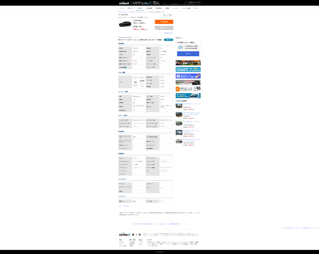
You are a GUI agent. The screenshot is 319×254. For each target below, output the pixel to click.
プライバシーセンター (183, 242)
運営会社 (158, 242)
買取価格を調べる (169, 33)
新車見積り (159, 8)
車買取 (167, 8)
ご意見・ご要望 (193, 244)
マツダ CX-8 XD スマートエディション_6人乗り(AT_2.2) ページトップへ (301, 228)
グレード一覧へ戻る (124, 206)
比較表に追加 (169, 39)
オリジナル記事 (186, 8)
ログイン (187, 2)
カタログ (139, 8)
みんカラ (141, 244)
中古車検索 (149, 8)
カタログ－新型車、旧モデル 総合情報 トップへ (144, 224)
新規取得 (191, 2)
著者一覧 (162, 244)
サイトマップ (168, 244)
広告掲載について (176, 244)
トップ (122, 8)
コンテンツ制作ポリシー (152, 244)
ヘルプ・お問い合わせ (152, 245)
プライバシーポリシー (172, 242)
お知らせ (164, 242)
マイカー (196, 8)
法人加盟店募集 (185, 244)
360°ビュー (131, 8)
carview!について (151, 242)
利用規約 (192, 242)
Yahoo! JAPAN (197, 2)
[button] (167, 15)
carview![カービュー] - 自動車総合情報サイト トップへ (172, 224)
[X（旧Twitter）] (136, 234)
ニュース (175, 8)
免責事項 (197, 242)
